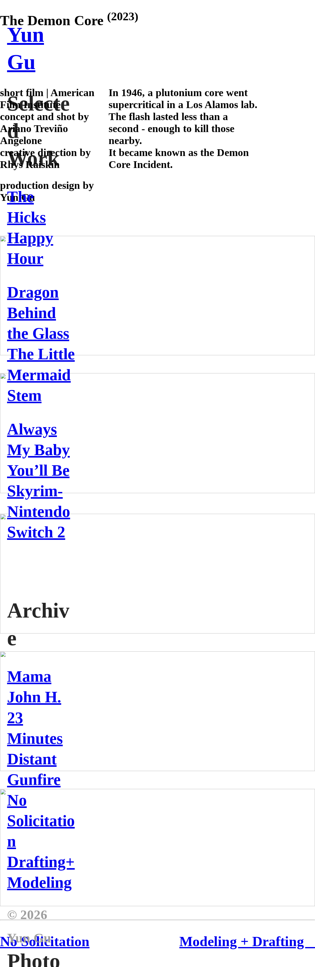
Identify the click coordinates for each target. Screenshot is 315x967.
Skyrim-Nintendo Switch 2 (38, 511)
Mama (29, 676)
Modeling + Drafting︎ (247, 941)
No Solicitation (41, 820)
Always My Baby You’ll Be (38, 449)
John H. (34, 697)
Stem (24, 395)
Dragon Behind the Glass (38, 312)
